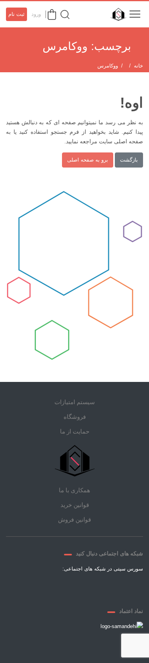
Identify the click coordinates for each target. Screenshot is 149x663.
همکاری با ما (74, 490)
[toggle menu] (134, 14)
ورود (36, 14)
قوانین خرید (74, 504)
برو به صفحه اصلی (87, 160)
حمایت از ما (74, 431)
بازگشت (129, 160)
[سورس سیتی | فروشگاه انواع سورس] (116, 14)
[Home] (75, 460)
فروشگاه (75, 416)
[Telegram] (84, 587)
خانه (138, 66)
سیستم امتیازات (74, 402)
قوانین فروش (74, 519)
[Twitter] (103, 587)
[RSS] (46, 587)
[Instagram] (65, 587)
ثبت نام (16, 14)
